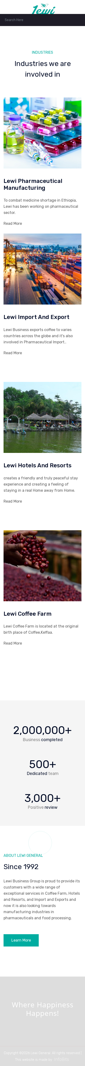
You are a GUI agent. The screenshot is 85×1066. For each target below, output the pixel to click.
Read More (13, 223)
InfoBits (61, 1059)
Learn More (21, 940)
